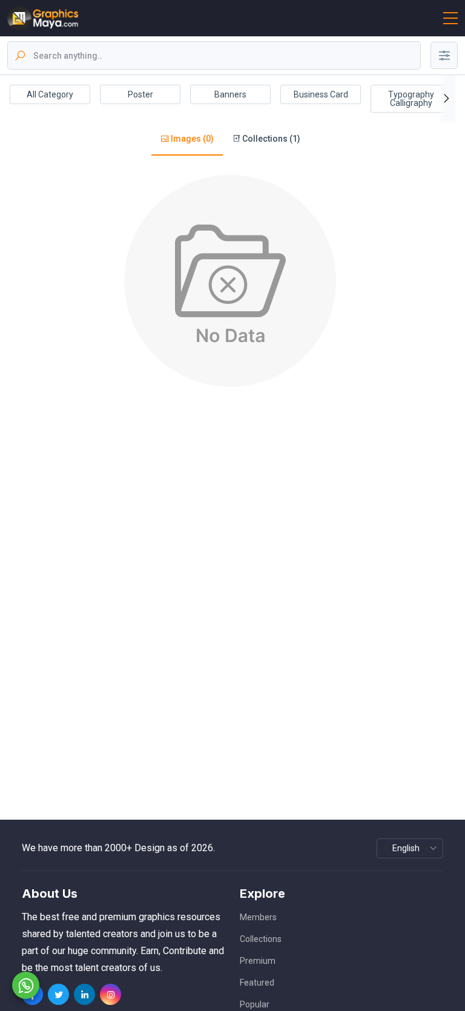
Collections (261, 939)
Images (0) (191, 138)
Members (258, 917)
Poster (140, 94)
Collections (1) (270, 138)
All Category (50, 94)
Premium (257, 961)
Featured (257, 982)
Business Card (321, 94)
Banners (230, 94)
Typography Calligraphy (411, 99)
